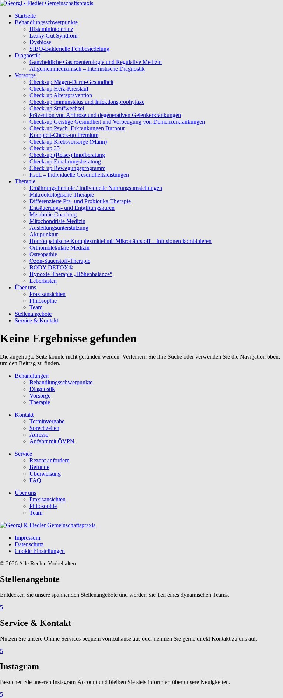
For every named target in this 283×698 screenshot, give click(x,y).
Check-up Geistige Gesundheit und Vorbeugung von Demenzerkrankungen (117, 122)
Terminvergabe (46, 421)
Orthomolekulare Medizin (59, 247)
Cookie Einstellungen (40, 551)
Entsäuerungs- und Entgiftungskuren (72, 208)
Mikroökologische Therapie (61, 194)
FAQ (35, 480)
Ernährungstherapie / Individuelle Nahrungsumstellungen (95, 188)
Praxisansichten (47, 294)
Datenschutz (29, 544)
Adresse (38, 434)
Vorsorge (25, 75)
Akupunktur (43, 234)
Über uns (25, 287)
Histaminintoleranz (51, 29)
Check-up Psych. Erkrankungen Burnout (77, 128)
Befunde (39, 467)
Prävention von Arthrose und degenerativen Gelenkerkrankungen (105, 115)
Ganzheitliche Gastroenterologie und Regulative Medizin (95, 62)
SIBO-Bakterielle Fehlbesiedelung (69, 49)
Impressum (27, 538)
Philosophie (43, 300)
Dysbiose (40, 42)
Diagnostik (27, 55)
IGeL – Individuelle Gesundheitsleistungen (79, 175)
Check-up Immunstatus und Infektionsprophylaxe (86, 102)
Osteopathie (43, 254)
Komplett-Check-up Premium (63, 135)
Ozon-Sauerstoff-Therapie (59, 261)
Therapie (25, 181)
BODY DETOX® (51, 267)
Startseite (25, 16)
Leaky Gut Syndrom (53, 35)
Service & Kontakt (36, 320)
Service (23, 454)
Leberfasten (43, 281)
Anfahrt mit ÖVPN (51, 441)
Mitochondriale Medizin (57, 221)
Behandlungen (32, 376)
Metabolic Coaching (53, 214)
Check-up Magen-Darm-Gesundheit (71, 82)
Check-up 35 (44, 148)
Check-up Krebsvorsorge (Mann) (68, 141)
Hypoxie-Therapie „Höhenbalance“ (70, 274)
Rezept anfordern (49, 460)
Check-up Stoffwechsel (56, 108)
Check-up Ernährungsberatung (65, 161)
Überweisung (45, 473)
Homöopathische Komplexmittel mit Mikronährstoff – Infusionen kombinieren (120, 241)
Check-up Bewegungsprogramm (67, 168)
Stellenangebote (33, 314)
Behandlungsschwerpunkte (46, 22)
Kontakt (24, 415)
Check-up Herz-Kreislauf (58, 88)
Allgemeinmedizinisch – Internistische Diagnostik (87, 69)
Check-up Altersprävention (60, 95)
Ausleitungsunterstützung (58, 228)
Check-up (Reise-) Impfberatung (67, 155)
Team (35, 307)
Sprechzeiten (44, 428)
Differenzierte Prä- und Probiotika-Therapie (80, 201)
